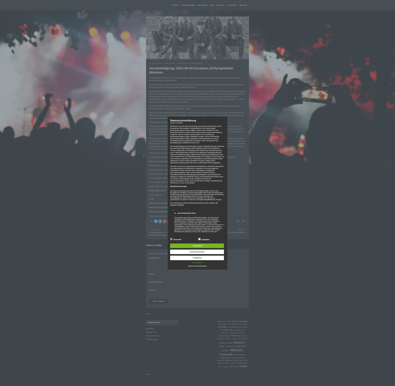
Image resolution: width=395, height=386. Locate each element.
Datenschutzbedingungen (197, 266)
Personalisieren (197, 263)
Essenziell (177, 239)
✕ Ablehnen (197, 258)
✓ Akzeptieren (197, 246)
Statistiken (206, 239)
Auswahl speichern (197, 252)
